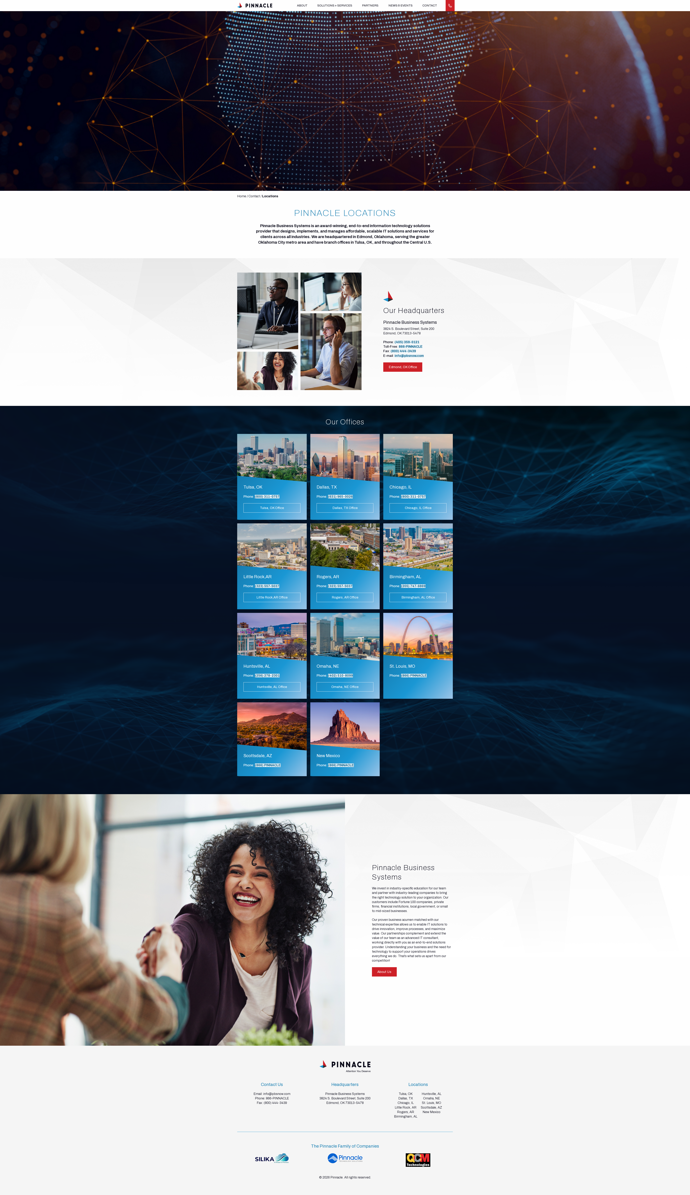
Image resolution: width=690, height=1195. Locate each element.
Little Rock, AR (406, 1107)
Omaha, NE (431, 1098)
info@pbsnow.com (409, 356)
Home (241, 196)
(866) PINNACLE (414, 675)
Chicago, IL (406, 1103)
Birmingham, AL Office (418, 597)
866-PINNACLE (410, 346)
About (302, 5)
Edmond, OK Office (403, 367)
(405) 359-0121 (407, 342)
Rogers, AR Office (345, 597)
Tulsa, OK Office (272, 508)
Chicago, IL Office (418, 508)
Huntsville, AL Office (272, 687)
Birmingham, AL (405, 1116)
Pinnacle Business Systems (345, 1094)
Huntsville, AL (431, 1094)
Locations (270, 196)
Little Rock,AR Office (272, 597)
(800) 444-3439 (403, 351)
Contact (429, 5)
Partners (370, 5)
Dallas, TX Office (345, 508)
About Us (384, 972)
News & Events (400, 5)
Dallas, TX (405, 1098)
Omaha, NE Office (344, 687)
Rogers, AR (405, 1112)
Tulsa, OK (406, 1094)
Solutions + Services (334, 5)
